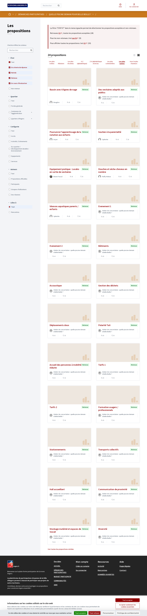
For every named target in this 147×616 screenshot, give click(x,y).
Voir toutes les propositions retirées (61, 549)
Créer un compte (82, 566)
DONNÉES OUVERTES (106, 574)
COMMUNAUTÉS (60, 580)
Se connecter (81, 570)
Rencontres (102, 570)
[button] (11, 58)
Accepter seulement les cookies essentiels (127, 606)
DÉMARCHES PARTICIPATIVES (31, 14)
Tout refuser (94, 613)
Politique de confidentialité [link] (128, 613)
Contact (123, 570)
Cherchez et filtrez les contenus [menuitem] (16, 45)
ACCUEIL (57, 566)
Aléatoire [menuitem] (61, 63)
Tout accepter (127, 600)
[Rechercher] (58, 5)
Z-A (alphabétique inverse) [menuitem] (96, 62)
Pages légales (125, 566)
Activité (101, 566)
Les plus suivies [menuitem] (122, 62)
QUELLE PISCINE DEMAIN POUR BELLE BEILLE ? (70, 14)
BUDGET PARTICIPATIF (62, 576)
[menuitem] (20, 50)
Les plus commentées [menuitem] (110, 62)
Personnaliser (108, 613)
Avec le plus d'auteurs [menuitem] (134, 62)
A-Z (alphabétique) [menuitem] (82, 62)
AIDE (55, 585)
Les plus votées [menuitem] (52, 62)
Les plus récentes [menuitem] (70, 62)
